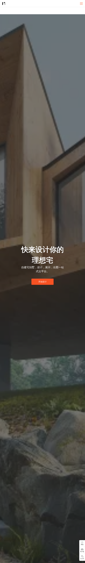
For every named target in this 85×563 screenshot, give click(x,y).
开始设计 (42, 281)
